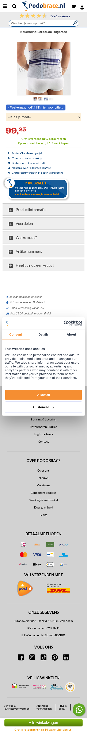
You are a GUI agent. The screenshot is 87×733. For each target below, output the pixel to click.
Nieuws (44, 478)
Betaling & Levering (43, 419)
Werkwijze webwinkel (43, 500)
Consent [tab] (15, 334)
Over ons (43, 470)
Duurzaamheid (43, 507)
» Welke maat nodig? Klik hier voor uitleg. (35, 107)
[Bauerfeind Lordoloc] (40, 99)
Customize (41, 407)
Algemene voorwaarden (44, 707)
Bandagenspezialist (43, 492)
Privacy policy (63, 707)
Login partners (43, 434)
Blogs (43, 515)
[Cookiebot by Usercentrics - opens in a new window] (63, 323)
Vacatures (43, 485)
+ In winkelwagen (43, 723)
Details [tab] (43, 334)
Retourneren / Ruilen (43, 426)
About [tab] (71, 334)
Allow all (43, 394)
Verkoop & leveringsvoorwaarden (17, 707)
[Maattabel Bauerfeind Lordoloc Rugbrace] (51, 99)
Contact (43, 441)
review (77, 280)
